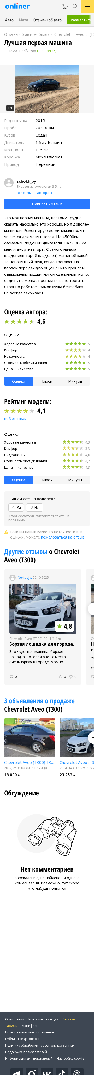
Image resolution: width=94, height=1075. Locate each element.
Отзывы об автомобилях (26, 34)
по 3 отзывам (15, 418)
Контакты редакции (43, 1019)
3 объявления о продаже (39, 700)
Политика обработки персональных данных (39, 1045)
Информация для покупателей (29, 1058)
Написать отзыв (47, 203)
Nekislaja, (25, 578)
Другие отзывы (26, 551)
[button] (47, 89)
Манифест (29, 1026)
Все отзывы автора (33, 193)
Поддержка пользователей (26, 1052)
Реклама (69, 1019)
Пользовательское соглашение (29, 1032)
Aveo (80, 34)
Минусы (75, 381)
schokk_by (26, 181)
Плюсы (46, 381)
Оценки (18, 381)
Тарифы (11, 1026)
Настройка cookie (70, 1058)
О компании (15, 1019)
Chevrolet (62, 34)
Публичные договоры (22, 1039)
